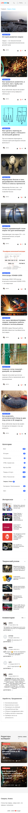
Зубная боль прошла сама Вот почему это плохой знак (19, 507)
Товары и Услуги (8, 472)
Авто (4, 491)
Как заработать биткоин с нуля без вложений (18, 546)
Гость (20, 3)
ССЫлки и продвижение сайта (14, 711)
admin (7, 50)
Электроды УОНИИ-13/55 (12, 275)
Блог (4, 449)
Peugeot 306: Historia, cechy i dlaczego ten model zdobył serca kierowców (19, 607)
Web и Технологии (8, 477)
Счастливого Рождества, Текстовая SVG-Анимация (17, 526)
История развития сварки (12, 37)
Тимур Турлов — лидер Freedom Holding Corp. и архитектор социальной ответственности (18, 517)
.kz (5, 3)
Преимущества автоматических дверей (17, 597)
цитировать (7, 630)
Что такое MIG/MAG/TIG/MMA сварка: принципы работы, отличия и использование (14, 322)
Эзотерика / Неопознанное (11, 486)
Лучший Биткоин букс (11, 709)
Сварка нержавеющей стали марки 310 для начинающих (13, 229)
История (5, 453)
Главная (3, 9)
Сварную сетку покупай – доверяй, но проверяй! (12, 370)
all (23, 617)
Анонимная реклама (11, 703)
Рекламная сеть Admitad (12, 707)
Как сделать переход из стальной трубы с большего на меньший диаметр (13, 133)
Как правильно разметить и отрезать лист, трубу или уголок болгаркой (13, 84)
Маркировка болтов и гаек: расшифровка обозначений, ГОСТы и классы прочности (13, 182)
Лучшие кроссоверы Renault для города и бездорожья (19, 588)
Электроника (7, 458)
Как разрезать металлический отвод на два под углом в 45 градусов (14, 418)
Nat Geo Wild (7, 467)
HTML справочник (8, 463)
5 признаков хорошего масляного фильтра (19, 578)
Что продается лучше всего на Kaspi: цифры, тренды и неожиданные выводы (19, 536)
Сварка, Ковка (8, 481)
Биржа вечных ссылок (12, 705)
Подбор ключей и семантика (14, 713)
